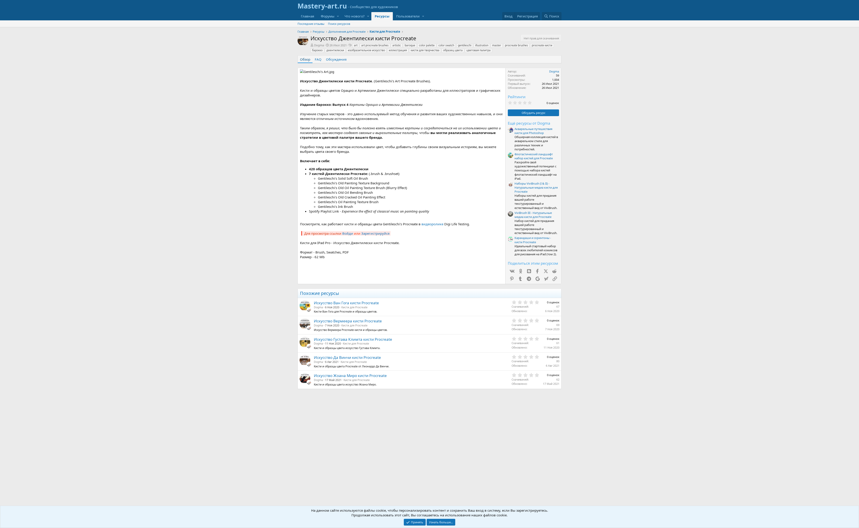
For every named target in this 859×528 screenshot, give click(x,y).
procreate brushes (516, 45)
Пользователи (408, 16)
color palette (427, 45)
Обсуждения (336, 59)
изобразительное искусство (366, 50)
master (496, 45)
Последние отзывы (311, 24)
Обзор (305, 59)
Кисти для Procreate (354, 307)
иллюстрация (398, 50)
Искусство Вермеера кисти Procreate (348, 321)
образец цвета (453, 50)
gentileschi (464, 45)
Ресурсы (382, 16)
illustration (481, 45)
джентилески (335, 50)
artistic (396, 45)
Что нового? (354, 16)
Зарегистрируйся (375, 233)
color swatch (446, 45)
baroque (410, 45)
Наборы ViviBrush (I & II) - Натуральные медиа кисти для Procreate (536, 187)
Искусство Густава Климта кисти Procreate (353, 339)
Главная (307, 16)
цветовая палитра (478, 50)
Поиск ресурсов (339, 24)
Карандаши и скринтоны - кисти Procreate (533, 240)
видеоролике (432, 224)
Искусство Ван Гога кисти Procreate (346, 302)
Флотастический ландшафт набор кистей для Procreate (534, 156)
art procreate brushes (375, 45)
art (355, 45)
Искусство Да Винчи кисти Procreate (347, 357)
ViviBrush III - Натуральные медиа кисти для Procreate (533, 215)
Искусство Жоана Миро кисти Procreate (350, 375)
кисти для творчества (425, 50)
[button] (338, 16)
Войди (347, 233)
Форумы (327, 16)
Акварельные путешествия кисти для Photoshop (533, 131)
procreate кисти (542, 45)
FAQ (318, 59)
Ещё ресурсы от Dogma (529, 123)
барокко (317, 50)
